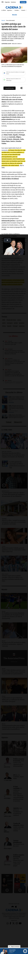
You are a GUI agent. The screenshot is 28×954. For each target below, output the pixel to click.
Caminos (13, 2)
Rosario (23, 10)
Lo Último (3, 10)
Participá (23, 2)
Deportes (7, 2)
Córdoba (16, 10)
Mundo (3, 20)
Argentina (9, 10)
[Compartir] (21, 88)
